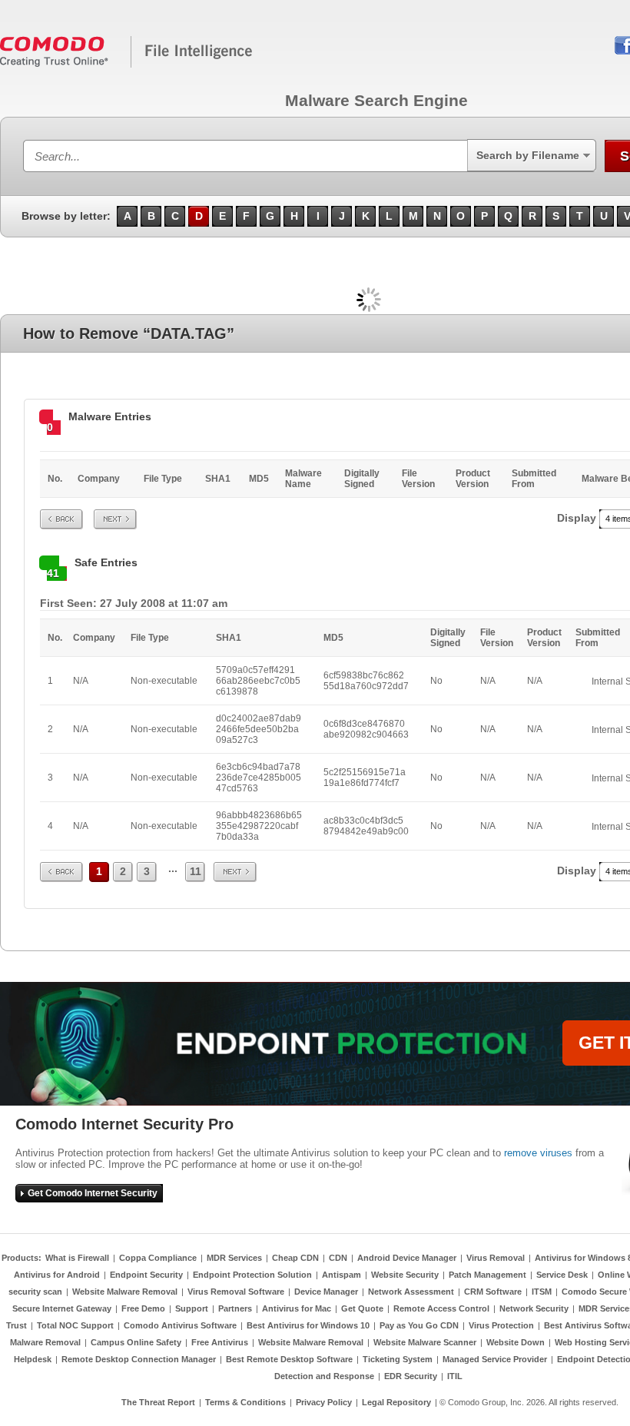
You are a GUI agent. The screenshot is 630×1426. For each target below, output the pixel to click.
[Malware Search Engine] (127, 64)
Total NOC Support (75, 1325)
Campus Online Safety (136, 1342)
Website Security (405, 1274)
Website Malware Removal (124, 1291)
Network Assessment (411, 1291)
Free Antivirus (219, 1342)
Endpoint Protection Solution (252, 1274)
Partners (235, 1308)
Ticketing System (398, 1359)
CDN (338, 1257)
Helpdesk (32, 1359)
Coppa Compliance (158, 1257)
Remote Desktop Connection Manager (138, 1359)
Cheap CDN (295, 1257)
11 (195, 871)
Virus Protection (501, 1325)
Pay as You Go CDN (419, 1325)
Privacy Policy (324, 1402)
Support (191, 1308)
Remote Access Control (441, 1308)
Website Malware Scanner (424, 1342)
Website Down (515, 1342)
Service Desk (562, 1274)
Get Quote (362, 1308)
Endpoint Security (146, 1274)
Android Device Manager (406, 1257)
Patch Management (487, 1274)
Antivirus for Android (57, 1274)
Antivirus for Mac (296, 1308)
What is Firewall (77, 1257)
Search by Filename (527, 155)
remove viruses (538, 1153)
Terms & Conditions (245, 1402)
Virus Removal (495, 1257)
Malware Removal (45, 1342)
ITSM (542, 1291)
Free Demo (143, 1308)
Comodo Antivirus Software (180, 1325)
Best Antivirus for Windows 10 (308, 1325)
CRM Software (493, 1291)
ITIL (455, 1376)
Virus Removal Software (235, 1291)
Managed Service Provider (495, 1359)
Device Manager (326, 1291)
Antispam (341, 1274)
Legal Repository (396, 1402)
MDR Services (234, 1257)
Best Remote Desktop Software (289, 1359)
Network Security (534, 1308)
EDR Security (410, 1376)
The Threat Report (158, 1402)
